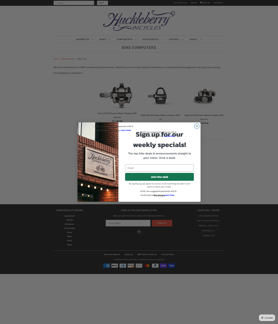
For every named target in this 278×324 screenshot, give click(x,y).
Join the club (159, 177)
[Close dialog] (196, 126)
